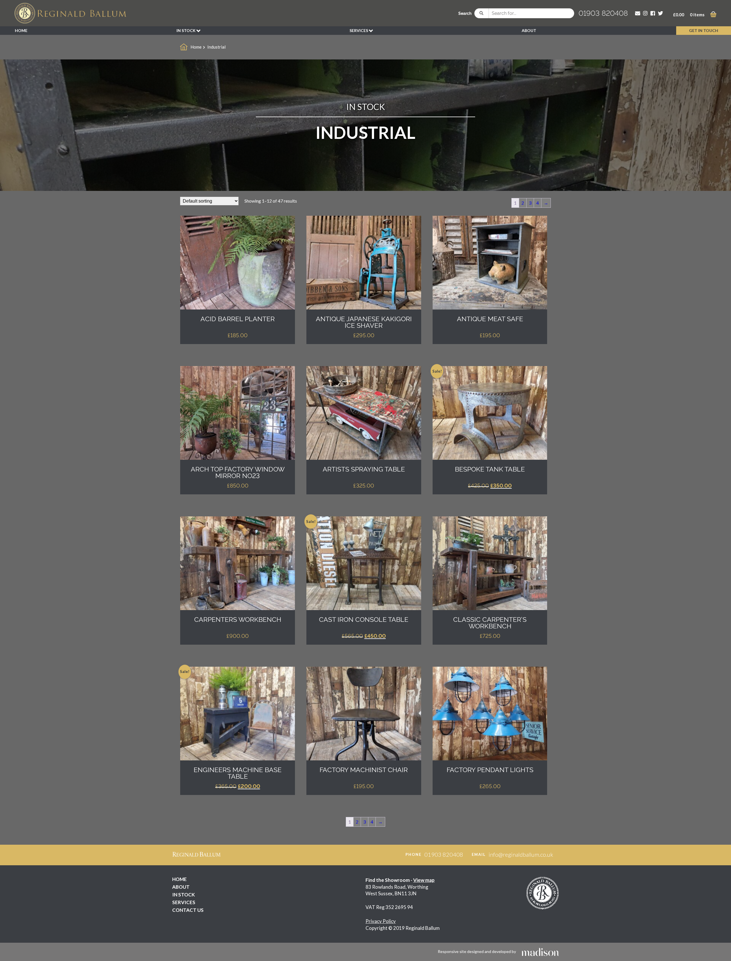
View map (424, 880)
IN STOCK (186, 30)
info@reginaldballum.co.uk (521, 854)
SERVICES (359, 30)
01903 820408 (603, 13)
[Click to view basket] (713, 15)
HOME (21, 30)
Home (196, 46)
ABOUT (529, 30)
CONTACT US (188, 910)
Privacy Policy (381, 921)
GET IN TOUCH (703, 30)
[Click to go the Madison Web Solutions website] (540, 951)
